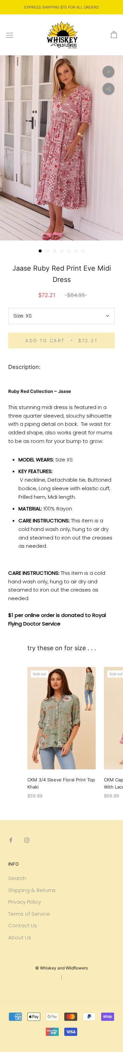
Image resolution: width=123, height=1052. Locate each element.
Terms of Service (29, 913)
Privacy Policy (24, 901)
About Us (19, 937)
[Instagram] (26, 840)
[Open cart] (114, 35)
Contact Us (22, 925)
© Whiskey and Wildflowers (61, 967)
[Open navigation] (9, 35)
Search (17, 878)
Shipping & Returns (32, 890)
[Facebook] (10, 840)
